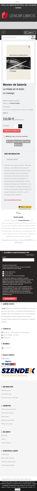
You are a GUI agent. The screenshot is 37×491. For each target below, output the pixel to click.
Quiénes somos (6, 390)
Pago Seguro (5, 416)
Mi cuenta (4, 435)
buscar (33, 38)
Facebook (8, 348)
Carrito (3, 439)
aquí (10, 294)
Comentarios (12, 159)
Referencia (6, 103)
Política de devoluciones (8, 409)
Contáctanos (5, 454)
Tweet (10, 141)
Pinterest (19, 144)
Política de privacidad (7, 420)
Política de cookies (7, 424)
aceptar (17, 489)
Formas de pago (6, 394)
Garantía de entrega (7, 413)
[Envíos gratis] (18, 213)
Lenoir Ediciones (23, 220)
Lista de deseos (6, 442)
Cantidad (6, 125)
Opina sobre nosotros (7, 458)
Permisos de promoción (9, 265)
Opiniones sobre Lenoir (8, 461)
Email (4, 257)
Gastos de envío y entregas (9, 397)
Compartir (18, 141)
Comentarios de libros (8, 465)
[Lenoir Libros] (18, 15)
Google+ (27, 141)
